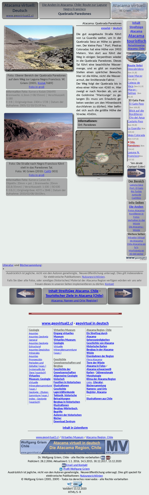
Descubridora (136, 69)
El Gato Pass (136, 104)
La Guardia (134, 128)
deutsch (117, 28)
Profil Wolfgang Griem (76, 469)
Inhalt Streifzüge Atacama (136, 27)
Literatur (8, 265)
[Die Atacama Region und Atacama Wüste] (136, 62)
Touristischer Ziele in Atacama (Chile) (74, 296)
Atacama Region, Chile (99, 437)
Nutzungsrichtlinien (93, 277)
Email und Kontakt (76, 465)
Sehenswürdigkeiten (98, 340)
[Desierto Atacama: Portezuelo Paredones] (38, 159)
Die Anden (136, 207)
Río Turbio (136, 191)
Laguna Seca (136, 185)
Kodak (42, 83)
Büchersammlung (30, 265)
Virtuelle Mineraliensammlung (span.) (40, 385)
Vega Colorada (136, 135)
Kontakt (109, 284)
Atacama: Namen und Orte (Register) (74, 300)
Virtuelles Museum (72, 437)
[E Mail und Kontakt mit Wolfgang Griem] (64, 465)
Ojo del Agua (137, 117)
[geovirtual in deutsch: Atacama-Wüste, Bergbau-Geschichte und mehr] (136, 259)
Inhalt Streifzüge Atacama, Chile (73, 291)
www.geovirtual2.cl (57, 323)
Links (89, 382)
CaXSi (47, 171)
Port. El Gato (136, 188)
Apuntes (33, 333)
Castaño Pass (135, 121)
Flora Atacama (94, 359)
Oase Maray (135, 76)
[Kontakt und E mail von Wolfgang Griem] (103, 457)
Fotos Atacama (136, 210)
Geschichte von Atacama (100, 343)
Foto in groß (36, 87)
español (105, 28)
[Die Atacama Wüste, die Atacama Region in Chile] (74, 453)
